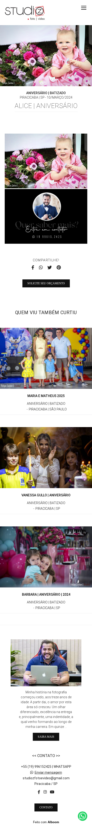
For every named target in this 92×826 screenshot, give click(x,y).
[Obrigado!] (32, 178)
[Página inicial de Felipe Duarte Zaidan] (25, 13)
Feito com (46, 822)
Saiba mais (46, 736)
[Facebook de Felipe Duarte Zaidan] (39, 792)
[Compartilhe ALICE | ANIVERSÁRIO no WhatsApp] (41, 267)
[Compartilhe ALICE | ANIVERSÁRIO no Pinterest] (59, 267)
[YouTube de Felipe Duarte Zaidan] (52, 792)
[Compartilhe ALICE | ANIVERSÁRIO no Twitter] (49, 267)
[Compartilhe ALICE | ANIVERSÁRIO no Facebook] (32, 267)
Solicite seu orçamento (46, 283)
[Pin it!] (59, 178)
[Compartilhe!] (46, 178)
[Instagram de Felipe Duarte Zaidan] (45, 792)
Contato (46, 807)
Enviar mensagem (48, 772)
